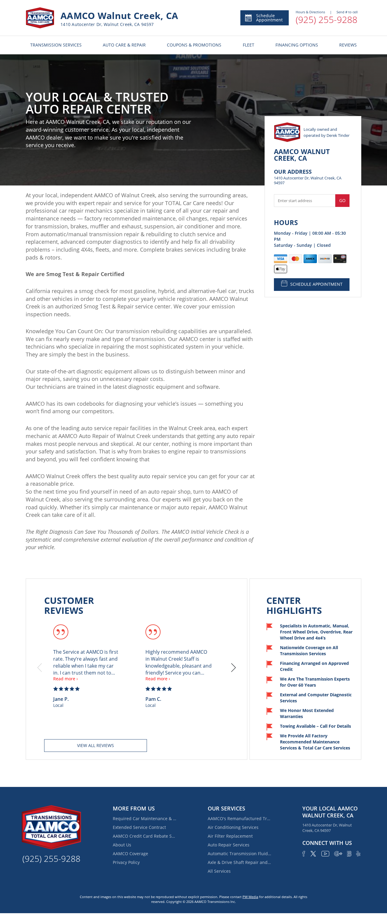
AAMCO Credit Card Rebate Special (144, 836)
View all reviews (95, 745)
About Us (122, 845)
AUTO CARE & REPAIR (124, 45)
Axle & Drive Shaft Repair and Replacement (239, 862)
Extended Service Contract (139, 827)
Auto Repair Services (228, 845)
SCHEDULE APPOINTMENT (316, 284)
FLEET (248, 45)
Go (342, 200)
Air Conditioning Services (233, 827)
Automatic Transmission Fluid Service (239, 853)
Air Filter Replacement (230, 836)
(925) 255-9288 (326, 19)
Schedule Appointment (269, 18)
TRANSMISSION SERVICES (56, 45)
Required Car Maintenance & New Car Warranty (144, 818)
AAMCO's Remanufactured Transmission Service (239, 818)
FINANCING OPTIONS (296, 45)
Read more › (65, 678)
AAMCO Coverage (130, 853)
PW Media (250, 896)
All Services (219, 871)
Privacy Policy (126, 862)
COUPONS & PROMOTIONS (194, 45)
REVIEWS (348, 45)
